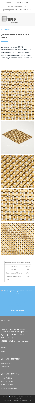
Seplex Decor (5, 366)
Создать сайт (17, 398)
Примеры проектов (17, 298)
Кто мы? (4, 351)
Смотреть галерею (17, 310)
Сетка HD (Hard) (7, 385)
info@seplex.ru (20, 6)
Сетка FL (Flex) (6, 378)
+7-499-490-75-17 (21, 3)
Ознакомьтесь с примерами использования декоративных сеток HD (17, 304)
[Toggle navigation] (32, 20)
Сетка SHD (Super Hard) (9, 388)
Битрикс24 (26, 400)
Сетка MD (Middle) (7, 381)
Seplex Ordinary (6, 363)
